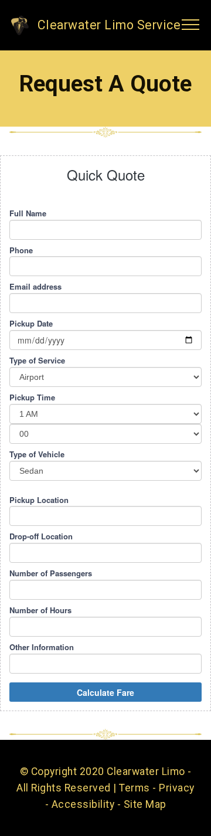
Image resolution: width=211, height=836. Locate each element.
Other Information (41, 647)
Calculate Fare (105, 692)
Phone (21, 250)
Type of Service (37, 360)
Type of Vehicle (36, 454)
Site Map (145, 804)
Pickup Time (32, 397)
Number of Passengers (50, 573)
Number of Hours (40, 610)
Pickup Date (31, 323)
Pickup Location (39, 500)
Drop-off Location (41, 536)
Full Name (27, 213)
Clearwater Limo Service (109, 25)
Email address (35, 286)
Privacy (177, 788)
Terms (134, 788)
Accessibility (83, 804)
